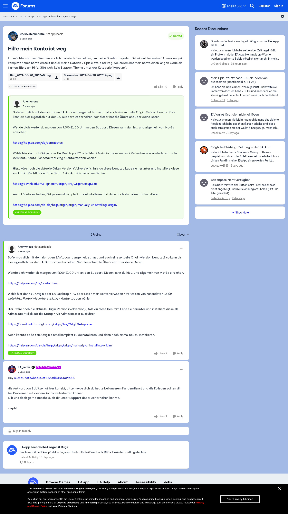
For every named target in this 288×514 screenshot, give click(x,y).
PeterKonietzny (220, 198)
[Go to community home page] (23, 6)
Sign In (278, 6)
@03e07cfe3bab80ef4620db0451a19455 (44, 378)
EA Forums (8, 16)
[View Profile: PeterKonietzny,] (204, 183)
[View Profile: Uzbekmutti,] (204, 117)
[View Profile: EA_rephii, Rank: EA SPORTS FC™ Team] (12, 369)
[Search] (252, 6)
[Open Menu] (282, 16)
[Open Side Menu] (5, 6)
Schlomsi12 (218, 100)
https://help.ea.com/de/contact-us (38, 143)
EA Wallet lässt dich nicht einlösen (235, 115)
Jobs (168, 482)
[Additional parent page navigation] (21, 16)
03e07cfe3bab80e (32, 34)
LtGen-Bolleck (220, 63)
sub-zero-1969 (219, 165)
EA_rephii (24, 367)
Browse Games (58, 482)
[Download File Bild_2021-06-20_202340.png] (56, 77)
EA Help (103, 482)
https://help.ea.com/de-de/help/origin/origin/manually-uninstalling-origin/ (65, 205)
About (123, 482)
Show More (242, 212)
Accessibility (146, 482)
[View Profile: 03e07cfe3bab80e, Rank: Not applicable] (13, 36)
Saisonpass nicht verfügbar (230, 180)
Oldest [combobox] (183, 235)
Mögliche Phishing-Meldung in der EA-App (241, 147)
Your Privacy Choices (240, 499)
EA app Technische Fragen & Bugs (57, 16)
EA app (31, 16)
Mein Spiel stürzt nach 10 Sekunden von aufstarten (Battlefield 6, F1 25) (239, 80)
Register (264, 6)
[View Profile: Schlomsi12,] (204, 81)
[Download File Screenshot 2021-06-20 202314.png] (118, 77)
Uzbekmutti (218, 133)
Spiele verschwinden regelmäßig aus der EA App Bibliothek (245, 43)
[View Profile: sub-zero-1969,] (204, 150)
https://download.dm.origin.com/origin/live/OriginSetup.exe (55, 184)
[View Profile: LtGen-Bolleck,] (204, 44)
